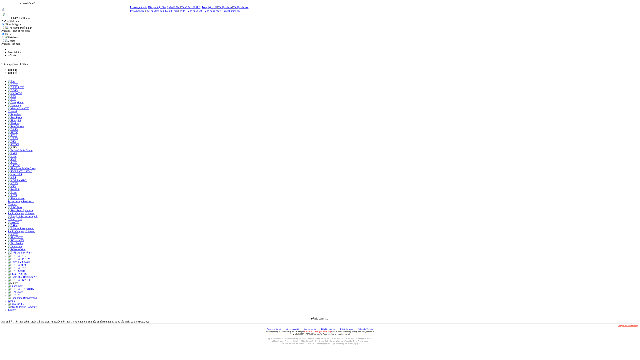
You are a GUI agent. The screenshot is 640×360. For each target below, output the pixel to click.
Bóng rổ (12, 72)
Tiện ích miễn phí (231, 11)
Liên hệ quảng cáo (328, 329)
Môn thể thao (15, 52)
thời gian (12, 55)
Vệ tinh (11, 40)
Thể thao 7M (8, 3)
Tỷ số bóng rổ (137, 11)
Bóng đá (12, 69)
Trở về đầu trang (346, 329)
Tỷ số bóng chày (212, 11)
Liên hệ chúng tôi (292, 329)
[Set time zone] (4, 15)
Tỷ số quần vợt (194, 11)
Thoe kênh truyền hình (20, 27)
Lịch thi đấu (173, 7)
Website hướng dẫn (365, 329)
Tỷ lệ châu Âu (240, 7)
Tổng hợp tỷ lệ (209, 7)
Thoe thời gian (13, 24)
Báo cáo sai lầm (310, 329)
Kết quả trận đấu (157, 7)
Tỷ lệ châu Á (225, 7)
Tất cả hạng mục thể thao (14, 64)
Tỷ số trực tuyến (138, 7)
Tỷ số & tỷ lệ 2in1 (190, 7)
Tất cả (8, 34)
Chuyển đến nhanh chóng (628, 325)
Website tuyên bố (274, 329)
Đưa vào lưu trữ (26, 3)
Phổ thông (13, 37)
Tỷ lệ (182, 11)
